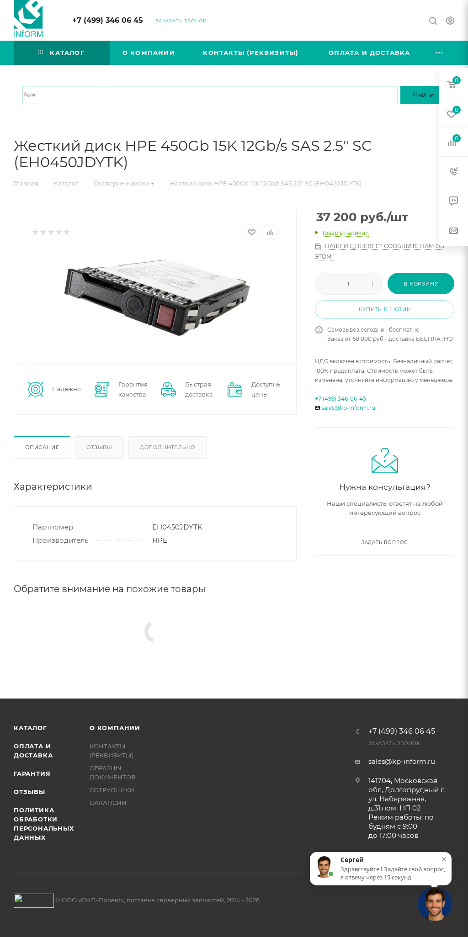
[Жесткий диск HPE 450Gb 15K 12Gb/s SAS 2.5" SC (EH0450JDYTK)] (155, 295)
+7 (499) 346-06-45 (340, 398)
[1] (35, 232)
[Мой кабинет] (450, 21)
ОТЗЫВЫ (29, 791)
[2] (43, 232)
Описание (42, 447)
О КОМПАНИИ (115, 727)
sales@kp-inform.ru (348, 407)
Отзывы (99, 447)
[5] (66, 232)
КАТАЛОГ (30, 727)
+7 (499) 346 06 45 (107, 20)
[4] (58, 232)
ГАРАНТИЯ (32, 773)
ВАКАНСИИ (108, 802)
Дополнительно (167, 447)
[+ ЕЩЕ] (439, 53)
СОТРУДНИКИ (112, 790)
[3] (50, 232)
